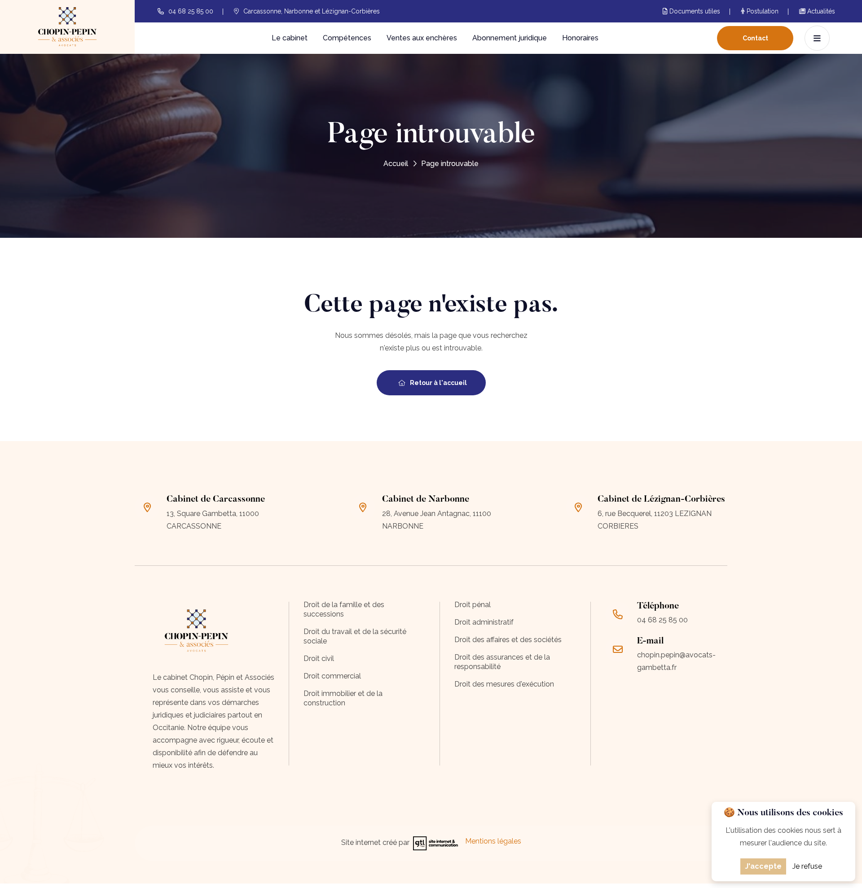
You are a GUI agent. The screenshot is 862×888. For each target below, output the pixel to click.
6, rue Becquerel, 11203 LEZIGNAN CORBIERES (655, 519)
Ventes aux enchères (422, 38)
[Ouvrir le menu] (817, 38)
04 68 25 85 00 (190, 11)
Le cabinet (290, 38)
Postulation (761, 11)
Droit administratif (484, 622)
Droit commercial (332, 676)
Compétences (347, 38)
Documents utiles (694, 11)
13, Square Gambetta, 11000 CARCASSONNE (213, 519)
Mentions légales (493, 841)
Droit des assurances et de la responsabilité (502, 662)
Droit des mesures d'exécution (504, 684)
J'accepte (763, 866)
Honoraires (580, 38)
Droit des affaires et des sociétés (508, 639)
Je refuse (807, 866)
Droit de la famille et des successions (343, 609)
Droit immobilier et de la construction (343, 698)
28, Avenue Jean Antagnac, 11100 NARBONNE (436, 519)
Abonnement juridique (509, 38)
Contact (755, 38)
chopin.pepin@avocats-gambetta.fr (676, 661)
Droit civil (318, 658)
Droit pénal (472, 604)
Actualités (820, 11)
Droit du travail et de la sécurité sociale (354, 636)
